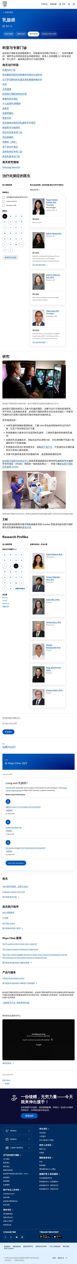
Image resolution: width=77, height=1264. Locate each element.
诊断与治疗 (21, 34)
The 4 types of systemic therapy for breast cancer (20, 949)
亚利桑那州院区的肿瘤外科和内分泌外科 (22, 74)
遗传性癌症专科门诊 (12, 151)
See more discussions (16, 863)
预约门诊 (9, 26)
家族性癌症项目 (10, 98)
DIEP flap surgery (8, 923)
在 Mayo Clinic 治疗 (49, 34)
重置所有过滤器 (10, 257)
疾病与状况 (9, 12)
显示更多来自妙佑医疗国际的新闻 (15, 963)
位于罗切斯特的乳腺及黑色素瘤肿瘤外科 (22, 79)
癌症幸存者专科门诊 (12, 132)
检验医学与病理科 (11, 127)
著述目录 (26, 527)
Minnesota (5, 603)
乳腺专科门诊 (9, 70)
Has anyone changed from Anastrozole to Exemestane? (25, 848)
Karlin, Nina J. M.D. (53, 600)
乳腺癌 (8, 19)
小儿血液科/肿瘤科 (11, 103)
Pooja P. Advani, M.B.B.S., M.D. (52, 201)
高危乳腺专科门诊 (11, 156)
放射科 (5, 108)
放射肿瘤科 (7, 113)
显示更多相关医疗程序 (11, 928)
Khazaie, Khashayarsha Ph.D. (53, 646)
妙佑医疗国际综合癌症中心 (15, 461)
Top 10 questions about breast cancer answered (19, 944)
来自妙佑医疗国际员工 (11, 718)
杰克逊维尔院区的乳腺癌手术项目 (18, 122)
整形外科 (6, 118)
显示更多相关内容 (9, 897)
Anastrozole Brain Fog (13, 827)
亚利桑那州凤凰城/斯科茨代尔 (17, 197)
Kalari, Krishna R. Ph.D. (54, 554)
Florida (4, 601)
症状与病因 (9, 34)
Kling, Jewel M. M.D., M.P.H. (53, 668)
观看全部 (5, 607)
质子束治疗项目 (10, 146)
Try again (38, 1045)
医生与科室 (34, 34)
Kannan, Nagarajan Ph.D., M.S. (53, 578)
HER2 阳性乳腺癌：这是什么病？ (15, 886)
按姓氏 (4, 211)
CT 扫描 (5, 918)
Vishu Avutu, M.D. (52, 311)
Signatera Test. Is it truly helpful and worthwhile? (23, 807)
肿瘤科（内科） (10, 142)
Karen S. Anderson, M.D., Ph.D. (53, 276)
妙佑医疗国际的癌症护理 (14, 94)
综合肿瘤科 (7, 137)
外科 (4, 84)
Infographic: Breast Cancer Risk (13, 892)
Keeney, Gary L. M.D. (53, 622)
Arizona (5, 598)
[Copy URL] (52, 1039)
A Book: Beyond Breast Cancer (13, 978)
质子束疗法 (46, 447)
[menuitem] (8, 34)
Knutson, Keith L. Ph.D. (54, 690)
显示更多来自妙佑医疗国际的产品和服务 (18, 983)
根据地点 (5, 192)
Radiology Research (11, 167)
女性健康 (6, 89)
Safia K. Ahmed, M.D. (53, 233)
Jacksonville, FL (11, 201)
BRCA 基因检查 (8, 912)
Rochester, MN (11, 205)
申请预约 (8, 732)
